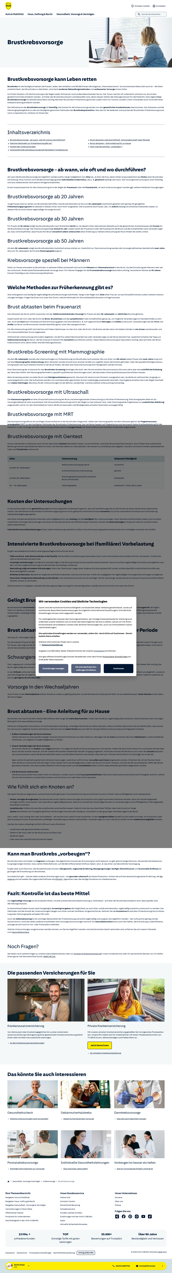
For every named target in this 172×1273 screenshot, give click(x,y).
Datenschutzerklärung (52, 645)
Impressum (99, 651)
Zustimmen (118, 668)
